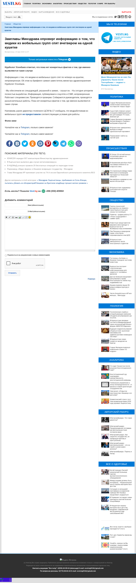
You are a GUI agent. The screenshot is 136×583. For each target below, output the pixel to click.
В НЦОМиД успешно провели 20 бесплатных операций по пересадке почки (40, 165)
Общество (82, 3)
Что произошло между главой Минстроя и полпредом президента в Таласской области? (121, 174)
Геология (92, 3)
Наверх (91, 279)
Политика (36, 3)
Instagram (126, 16)
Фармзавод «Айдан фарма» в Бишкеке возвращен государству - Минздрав (40, 169)
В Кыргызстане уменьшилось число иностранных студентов (119, 241)
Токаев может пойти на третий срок (118, 137)
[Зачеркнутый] (16, 217)
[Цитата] (22, 217)
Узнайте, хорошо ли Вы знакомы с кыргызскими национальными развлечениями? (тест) (119, 546)
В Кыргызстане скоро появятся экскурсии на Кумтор (118, 341)
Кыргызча (126, 12)
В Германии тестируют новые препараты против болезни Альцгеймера (121, 499)
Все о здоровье (63, 12)
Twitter (115, 16)
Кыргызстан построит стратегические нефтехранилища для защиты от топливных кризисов (118, 270)
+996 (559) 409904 (55, 191)
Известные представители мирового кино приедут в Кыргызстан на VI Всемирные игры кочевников (120, 226)
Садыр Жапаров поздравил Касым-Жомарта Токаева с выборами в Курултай (120, 121)
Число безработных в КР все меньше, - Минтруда (121, 294)
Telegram (130, 16)
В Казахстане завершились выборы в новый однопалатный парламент (120, 129)
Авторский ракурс (22, 12)
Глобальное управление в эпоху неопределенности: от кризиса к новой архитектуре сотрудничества (121, 385)
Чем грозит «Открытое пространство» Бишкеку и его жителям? (121, 393)
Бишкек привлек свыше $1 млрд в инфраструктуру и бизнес (120, 287)
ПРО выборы (109, 3)
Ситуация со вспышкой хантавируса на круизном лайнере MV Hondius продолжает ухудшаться (119, 492)
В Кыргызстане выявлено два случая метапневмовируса (31, 162)
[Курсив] (9, 217)
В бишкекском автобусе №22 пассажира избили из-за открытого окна (121, 165)
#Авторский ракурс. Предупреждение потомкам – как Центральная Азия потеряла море (121, 429)
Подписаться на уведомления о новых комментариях (28, 255)
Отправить (12, 273)
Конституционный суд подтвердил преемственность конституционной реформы (120, 377)
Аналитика (57, 3)
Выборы (8, 12)
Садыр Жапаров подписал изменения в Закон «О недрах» (120, 349)
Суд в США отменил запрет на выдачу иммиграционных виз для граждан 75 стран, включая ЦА (120, 114)
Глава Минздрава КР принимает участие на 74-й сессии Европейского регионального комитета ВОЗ (51, 172)
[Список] (26, 217)
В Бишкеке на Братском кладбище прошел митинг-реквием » (61, 183)
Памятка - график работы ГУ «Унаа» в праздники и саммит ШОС (121, 216)
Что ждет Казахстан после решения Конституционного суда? (120, 368)
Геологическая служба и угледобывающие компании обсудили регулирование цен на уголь (121, 315)
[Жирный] (6, 217)
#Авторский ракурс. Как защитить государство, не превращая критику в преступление (119, 437)
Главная (27, 3)
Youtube (123, 16)
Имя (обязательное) (36, 205)
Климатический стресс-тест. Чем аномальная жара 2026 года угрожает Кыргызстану (120, 401)
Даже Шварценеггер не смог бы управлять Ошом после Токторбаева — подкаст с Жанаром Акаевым (116, 81)
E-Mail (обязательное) (36, 211)
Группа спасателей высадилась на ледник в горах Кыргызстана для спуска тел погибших (119, 209)
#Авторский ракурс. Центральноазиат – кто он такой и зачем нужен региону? (120, 446)
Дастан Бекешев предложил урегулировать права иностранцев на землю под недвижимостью (120, 279)
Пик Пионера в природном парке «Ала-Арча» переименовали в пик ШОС (120, 233)
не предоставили (31, 114)
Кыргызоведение (46, 12)
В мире (100, 3)
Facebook (119, 16)
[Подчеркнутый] (12, 217)
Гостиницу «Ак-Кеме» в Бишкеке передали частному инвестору (121, 260)
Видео (34, 12)
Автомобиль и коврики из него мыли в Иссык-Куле (121, 180)
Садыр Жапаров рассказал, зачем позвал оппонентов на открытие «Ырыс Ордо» (120, 105)
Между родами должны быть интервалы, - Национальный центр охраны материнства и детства (121, 483)
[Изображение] (19, 217)
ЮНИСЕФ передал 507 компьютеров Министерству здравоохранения (37, 158)
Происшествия (70, 3)
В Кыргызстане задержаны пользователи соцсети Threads (120, 189)
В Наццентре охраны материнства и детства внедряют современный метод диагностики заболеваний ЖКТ (119, 509)
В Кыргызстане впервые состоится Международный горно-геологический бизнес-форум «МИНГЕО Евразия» (121, 323)
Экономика (47, 3)
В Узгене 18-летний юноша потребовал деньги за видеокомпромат (120, 156)
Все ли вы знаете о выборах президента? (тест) (120, 528)
